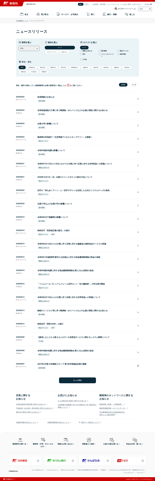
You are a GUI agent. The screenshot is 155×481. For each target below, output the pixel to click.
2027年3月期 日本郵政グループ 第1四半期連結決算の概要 (62, 364)
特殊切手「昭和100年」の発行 (50, 323)
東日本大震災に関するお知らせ (28, 412)
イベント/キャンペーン (107, 55)
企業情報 (95, 4)
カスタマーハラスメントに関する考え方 (118, 470)
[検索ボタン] (150, 9)
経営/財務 (123, 54)
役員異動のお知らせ (46, 97)
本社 (22, 67)
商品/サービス (124, 51)
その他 (85, 59)
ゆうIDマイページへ (125, 8)
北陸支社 (96, 67)
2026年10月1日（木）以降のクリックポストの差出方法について (64, 177)
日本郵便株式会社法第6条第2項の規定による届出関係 (112, 413)
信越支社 (85, 67)
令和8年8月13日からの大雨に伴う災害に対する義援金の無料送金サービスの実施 (71, 243)
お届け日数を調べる (111, 444)
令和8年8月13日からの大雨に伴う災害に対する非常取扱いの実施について (68, 297)
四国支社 (23, 72)
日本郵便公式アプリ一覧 (138, 470)
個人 (80, 4)
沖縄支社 (44, 72)
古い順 (134, 84)
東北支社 (43, 67)
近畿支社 (116, 67)
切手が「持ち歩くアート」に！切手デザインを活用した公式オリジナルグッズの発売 (73, 190)
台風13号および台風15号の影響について (54, 203)
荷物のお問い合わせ (65, 444)
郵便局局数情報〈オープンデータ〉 (112, 408)
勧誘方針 (103, 470)
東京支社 (63, 67)
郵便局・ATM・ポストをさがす (43, 445)
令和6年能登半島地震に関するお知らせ (31, 404)
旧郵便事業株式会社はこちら (58, 422)
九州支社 (34, 72)
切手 (84, 54)
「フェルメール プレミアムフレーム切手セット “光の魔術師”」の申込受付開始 (71, 283)
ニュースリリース (113, 4)
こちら (64, 85)
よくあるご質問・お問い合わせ (130, 4)
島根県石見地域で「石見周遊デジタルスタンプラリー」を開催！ (64, 137)
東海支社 (106, 67)
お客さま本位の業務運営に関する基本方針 (88, 470)
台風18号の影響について (48, 123)
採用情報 (103, 4)
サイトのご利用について (37, 470)
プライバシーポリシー (52, 470)
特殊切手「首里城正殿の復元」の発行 (53, 230)
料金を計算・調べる (134, 444)
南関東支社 (74, 67)
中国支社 (127, 67)
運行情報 (104, 51)
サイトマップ (140, 472)
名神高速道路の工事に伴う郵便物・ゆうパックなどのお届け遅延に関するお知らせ (72, 110)
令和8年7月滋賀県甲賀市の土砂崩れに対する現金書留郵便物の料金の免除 (68, 257)
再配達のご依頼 (88, 444)
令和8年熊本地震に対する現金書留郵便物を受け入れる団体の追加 (65, 270)
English (147, 4)
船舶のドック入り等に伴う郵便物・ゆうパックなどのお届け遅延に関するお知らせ (72, 310)
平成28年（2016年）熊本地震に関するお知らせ (34, 408)
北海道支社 (31, 67)
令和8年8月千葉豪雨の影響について (52, 217)
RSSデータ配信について (90, 422)
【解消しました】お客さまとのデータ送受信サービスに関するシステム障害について (73, 337)
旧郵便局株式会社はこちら (26, 422)
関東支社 (53, 67)
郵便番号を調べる (19, 444)
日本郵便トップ (22, 20)
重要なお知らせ (87, 51)
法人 (86, 4)
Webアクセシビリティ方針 (67, 470)
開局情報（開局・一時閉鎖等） (111, 404)
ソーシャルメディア (128, 472)
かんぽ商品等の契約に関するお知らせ (72, 401)
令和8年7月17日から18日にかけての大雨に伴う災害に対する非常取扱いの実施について (74, 163)
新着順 (123, 84)
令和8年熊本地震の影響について (51, 150)
